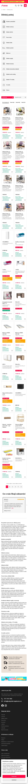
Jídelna (3, 724)
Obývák (3, 714)
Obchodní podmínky (5, 743)
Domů (4, 9)
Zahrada (3, 727)
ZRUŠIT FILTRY (18, 97)
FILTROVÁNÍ (4, 97)
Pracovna (3, 720)
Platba (2, 739)
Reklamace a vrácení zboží (7, 741)
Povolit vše (14, 776)
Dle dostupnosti (5, 102)
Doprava (3, 737)
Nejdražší (23, 102)
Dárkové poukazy (5, 755)
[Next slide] (27, 505)
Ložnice (3, 716)
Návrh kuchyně (4, 729)
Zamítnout (14, 779)
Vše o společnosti (5, 753)
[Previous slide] (1, 505)
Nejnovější (12, 102)
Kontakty (3, 759)
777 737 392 (8, 699)
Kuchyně (3, 722)
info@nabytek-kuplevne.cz (13, 701)
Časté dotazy (4, 745)
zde (18, 771)
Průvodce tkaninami (5, 757)
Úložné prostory (5, 726)
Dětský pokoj (10, 9)
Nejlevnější (18, 102)
